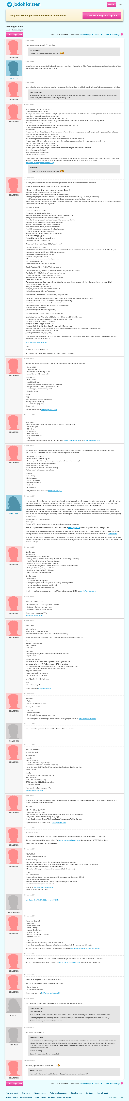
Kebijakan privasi (26, 1097)
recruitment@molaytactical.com (36, 342)
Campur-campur (17, 30)
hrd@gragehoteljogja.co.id (50, 993)
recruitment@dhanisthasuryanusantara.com (85, 948)
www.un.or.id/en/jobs (37, 1051)
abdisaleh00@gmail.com (34, 790)
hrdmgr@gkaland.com (49, 410)
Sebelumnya (85, 34)
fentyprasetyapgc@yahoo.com (69, 840)
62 (102, 34)
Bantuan (89, 1093)
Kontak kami (102, 1093)
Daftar (120, 4)
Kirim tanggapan (15, 34)
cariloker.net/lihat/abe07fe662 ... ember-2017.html (42, 900)
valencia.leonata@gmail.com (44, 887)
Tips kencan (76, 1093)
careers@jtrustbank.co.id (87, 718)
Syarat (37, 1097)
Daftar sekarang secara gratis (101, 15)
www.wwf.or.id (112, 533)
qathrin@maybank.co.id (88, 591)
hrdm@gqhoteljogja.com (71, 440)
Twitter (59, 1097)
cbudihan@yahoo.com (92, 440)
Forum (8, 30)
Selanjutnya (115, 34)
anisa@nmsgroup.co (55, 491)
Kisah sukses (40, 1093)
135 (107, 34)
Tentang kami (12, 1093)
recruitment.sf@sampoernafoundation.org (40, 163)
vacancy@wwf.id (74, 528)
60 (96, 34)
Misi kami (26, 1093)
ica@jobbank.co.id (44, 688)
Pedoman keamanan (58, 1093)
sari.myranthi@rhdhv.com (34, 615)
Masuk (111, 4)
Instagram (67, 1097)
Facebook (51, 1097)
